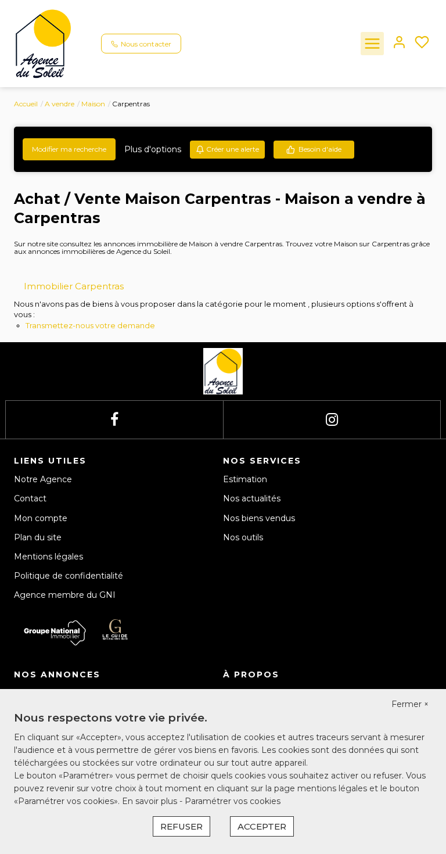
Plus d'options (152, 149)
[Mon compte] (399, 43)
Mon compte (40, 518)
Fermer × (410, 704)
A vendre (59, 103)
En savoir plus (150, 801)
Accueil (26, 103)
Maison (93, 103)
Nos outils (243, 537)
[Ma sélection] (422, 43)
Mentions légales (48, 556)
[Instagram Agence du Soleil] (332, 419)
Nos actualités (251, 498)
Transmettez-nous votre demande (90, 325)
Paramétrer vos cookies (232, 801)
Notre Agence (43, 479)
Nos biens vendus (259, 518)
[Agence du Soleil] (43, 43)
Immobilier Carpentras (74, 286)
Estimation (245, 479)
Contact (30, 498)
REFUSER (181, 826)
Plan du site (38, 537)
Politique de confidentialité (68, 575)
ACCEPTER (262, 826)
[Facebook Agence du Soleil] (114, 419)
